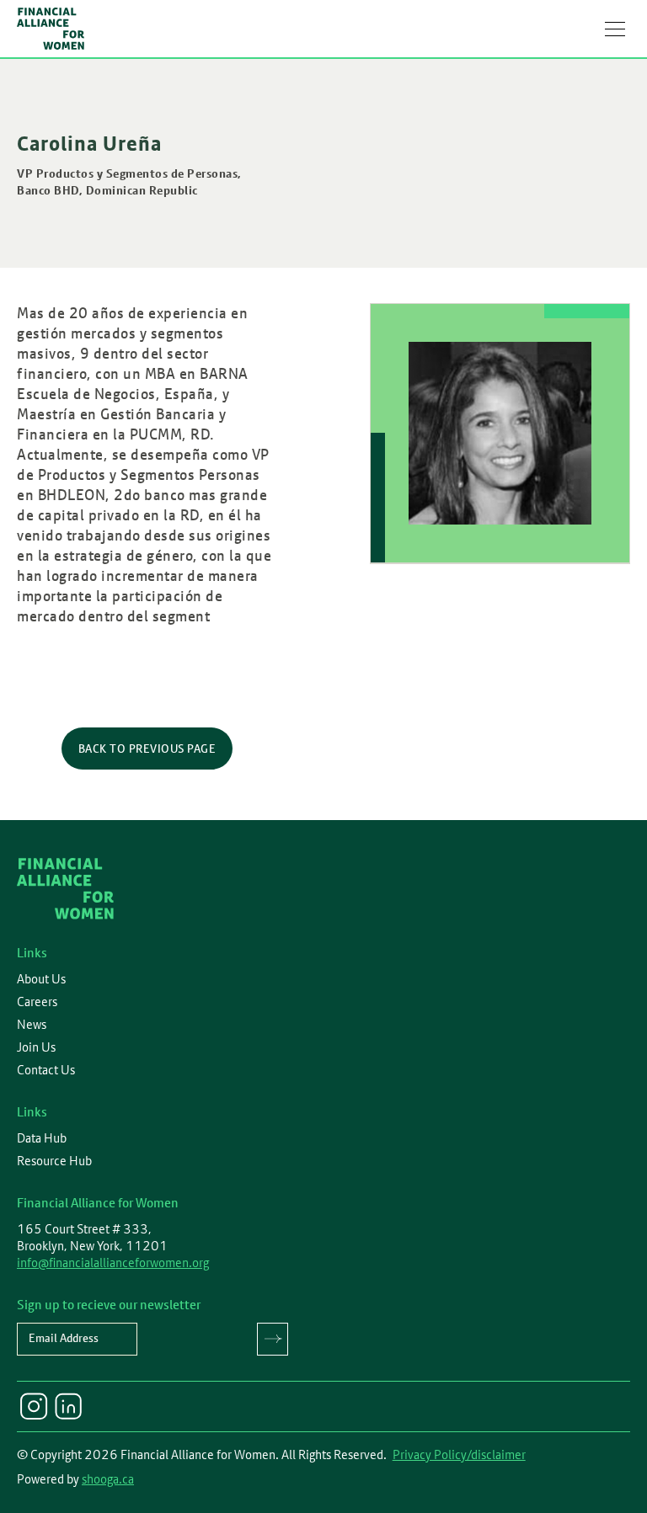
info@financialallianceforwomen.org (113, 1262)
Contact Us (46, 1070)
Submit (272, 1339)
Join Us (36, 1047)
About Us (41, 979)
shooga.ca (108, 1479)
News (31, 1024)
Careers (37, 1002)
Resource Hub (54, 1161)
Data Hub (42, 1138)
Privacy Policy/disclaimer (459, 1454)
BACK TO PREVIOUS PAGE (147, 748)
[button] (615, 28)
